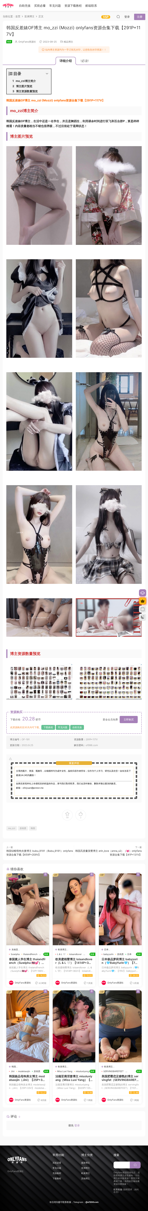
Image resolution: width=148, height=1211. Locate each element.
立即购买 (129, 719)
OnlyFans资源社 (27, 41)
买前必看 (40, 5)
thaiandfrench (30, 954)
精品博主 (68, 41)
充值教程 (57, 1173)
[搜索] (118, 16)
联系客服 (118, 1189)
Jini (12, 1071)
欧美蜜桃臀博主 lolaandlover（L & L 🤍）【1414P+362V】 (74, 961)
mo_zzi (11, 828)
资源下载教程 (73, 5)
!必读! (85, 61)
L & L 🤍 (61, 954)
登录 (77, 1125)
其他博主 (85, 1178)
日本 (106, 949)
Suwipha (15, 954)
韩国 (33, 828)
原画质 (23, 828)
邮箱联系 (91, 5)
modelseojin (24, 1071)
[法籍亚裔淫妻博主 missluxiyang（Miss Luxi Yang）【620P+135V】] (74, 1026)
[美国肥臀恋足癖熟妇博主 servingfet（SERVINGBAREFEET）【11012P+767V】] (120, 1026)
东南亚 (15, 949)
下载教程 (48, 727)
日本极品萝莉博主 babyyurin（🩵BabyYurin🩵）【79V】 (120, 961)
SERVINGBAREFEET (113, 1071)
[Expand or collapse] (47, 74)
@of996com (92, 1202)
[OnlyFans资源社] (8, 5)
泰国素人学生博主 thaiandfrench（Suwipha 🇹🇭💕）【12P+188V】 (27, 961)
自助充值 (25, 5)
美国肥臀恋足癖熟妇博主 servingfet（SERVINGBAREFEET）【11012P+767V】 (120, 1078)
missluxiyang (82, 1071)
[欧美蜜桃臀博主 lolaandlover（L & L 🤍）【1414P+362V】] (74, 909)
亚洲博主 (85, 1168)
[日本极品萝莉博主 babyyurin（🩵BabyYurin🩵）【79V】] (120, 909)
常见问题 (55, 5)
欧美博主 (62, 949)
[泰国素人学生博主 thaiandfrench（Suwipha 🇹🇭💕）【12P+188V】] (27, 909)
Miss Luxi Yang (64, 1071)
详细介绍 (66, 61)
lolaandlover (75, 954)
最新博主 (85, 1162)
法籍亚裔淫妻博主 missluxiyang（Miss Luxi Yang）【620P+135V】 (74, 1078)
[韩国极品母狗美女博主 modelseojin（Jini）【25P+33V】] (27, 1026)
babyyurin (108, 954)
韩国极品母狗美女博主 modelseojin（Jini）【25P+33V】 (27, 1078)
